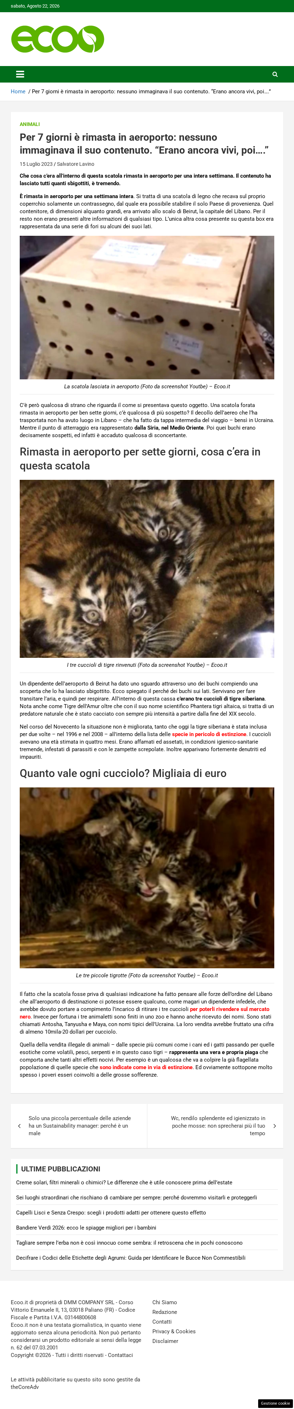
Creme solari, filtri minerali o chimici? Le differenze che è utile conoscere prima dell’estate (124, 1182)
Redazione (164, 1312)
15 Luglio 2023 (36, 164)
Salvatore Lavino (75, 164)
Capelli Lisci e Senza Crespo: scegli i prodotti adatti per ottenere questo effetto (111, 1212)
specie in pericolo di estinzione (209, 734)
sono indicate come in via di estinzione (146, 1067)
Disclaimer (165, 1341)
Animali (30, 124)
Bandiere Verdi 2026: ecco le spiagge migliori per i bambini (86, 1228)
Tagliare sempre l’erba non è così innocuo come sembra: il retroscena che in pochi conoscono (129, 1243)
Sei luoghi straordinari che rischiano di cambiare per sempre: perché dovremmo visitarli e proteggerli (136, 1197)
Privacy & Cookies (174, 1331)
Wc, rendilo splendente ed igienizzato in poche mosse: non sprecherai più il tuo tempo (218, 1126)
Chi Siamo (164, 1302)
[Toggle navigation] (20, 74)
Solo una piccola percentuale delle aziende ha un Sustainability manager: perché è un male (80, 1126)
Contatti (162, 1322)
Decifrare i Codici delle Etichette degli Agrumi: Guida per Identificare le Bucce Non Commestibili (131, 1258)
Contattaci (120, 1355)
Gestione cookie (275, 1403)
